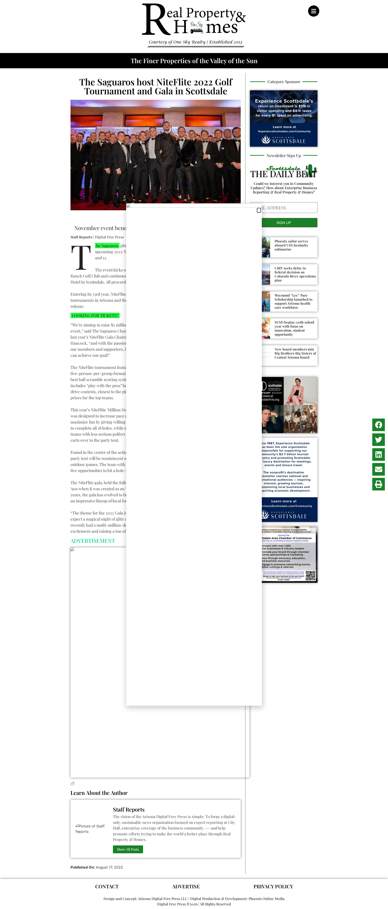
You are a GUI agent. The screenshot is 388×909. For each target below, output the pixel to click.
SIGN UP (283, 222)
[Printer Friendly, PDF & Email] (72, 783)
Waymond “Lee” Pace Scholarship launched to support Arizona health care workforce (293, 301)
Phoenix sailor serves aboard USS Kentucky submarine (291, 245)
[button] (378, 425)
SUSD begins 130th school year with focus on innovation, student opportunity (294, 328)
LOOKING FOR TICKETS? (95, 315)
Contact (107, 886)
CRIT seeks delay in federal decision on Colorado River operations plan (295, 274)
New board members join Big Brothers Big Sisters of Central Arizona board (295, 353)
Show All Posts (128, 849)
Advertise (186, 886)
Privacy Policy (273, 886)
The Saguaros (106, 245)
